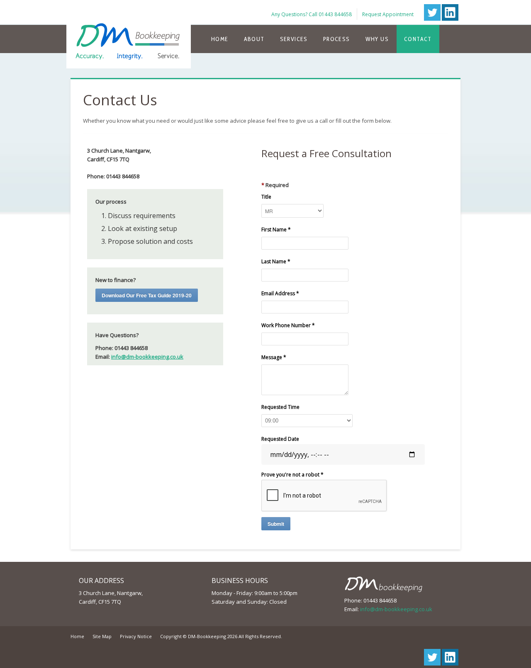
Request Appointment (388, 14)
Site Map (102, 636)
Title (266, 196)
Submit (276, 523)
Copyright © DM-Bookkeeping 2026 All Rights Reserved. (221, 636)
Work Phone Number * (288, 325)
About (254, 39)
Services (294, 39)
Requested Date (280, 438)
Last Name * (275, 261)
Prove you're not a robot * (292, 474)
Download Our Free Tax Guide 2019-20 (147, 295)
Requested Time (280, 407)
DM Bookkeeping (128, 34)
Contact (418, 39)
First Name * (276, 229)
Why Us (377, 39)
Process (336, 39)
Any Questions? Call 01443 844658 (311, 14)
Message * (273, 357)
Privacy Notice (136, 636)
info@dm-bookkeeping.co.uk (147, 356)
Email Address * (280, 293)
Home (220, 39)
